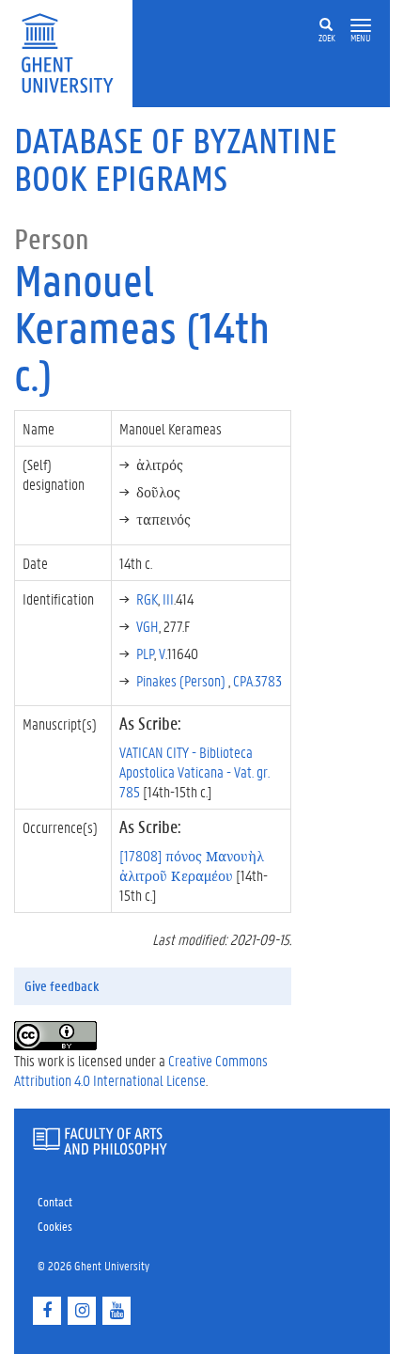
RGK (147, 598)
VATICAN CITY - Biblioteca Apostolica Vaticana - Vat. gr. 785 (194, 771)
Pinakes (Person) (182, 680)
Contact (55, 1201)
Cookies (55, 1226)
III (168, 598)
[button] (361, 26)
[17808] (191, 865)
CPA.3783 (257, 680)
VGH (147, 626)
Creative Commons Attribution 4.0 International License (141, 1070)
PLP (145, 653)
